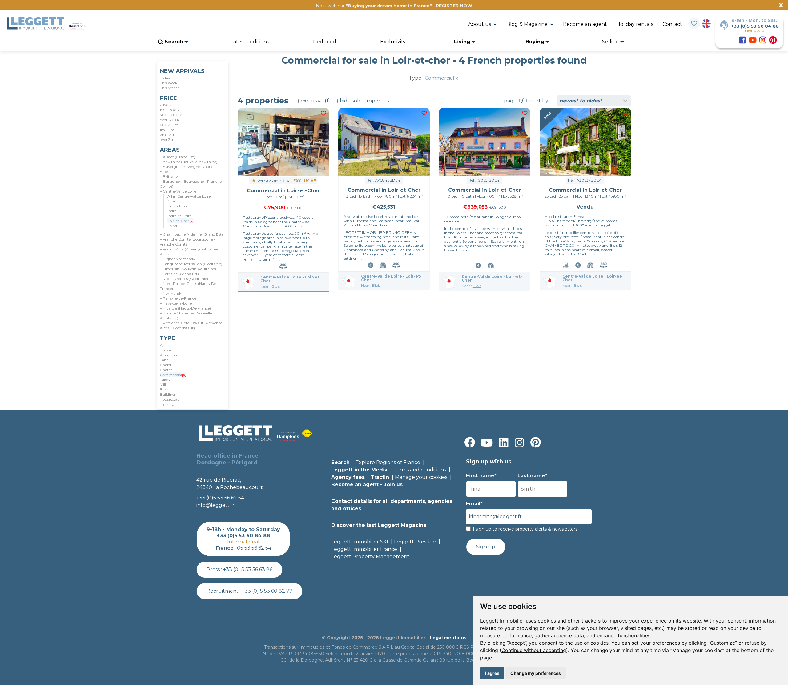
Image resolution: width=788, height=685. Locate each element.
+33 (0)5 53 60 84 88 (755, 26)
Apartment (170, 355)
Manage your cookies (421, 477)
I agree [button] (492, 673)
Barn (164, 389)
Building (167, 394)
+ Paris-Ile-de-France (178, 298)
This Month (170, 88)
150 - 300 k (170, 110)
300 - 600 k (171, 115)
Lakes (165, 379)
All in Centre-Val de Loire (189, 196)
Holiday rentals (634, 24)
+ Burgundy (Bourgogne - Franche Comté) (191, 184)
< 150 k (166, 105)
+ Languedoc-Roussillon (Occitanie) (191, 264)
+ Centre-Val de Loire (178, 191)
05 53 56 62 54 (254, 548)
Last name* (532, 476)
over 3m (167, 139)
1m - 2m (167, 129)
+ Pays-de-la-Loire (176, 303)
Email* (474, 504)
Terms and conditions (419, 470)
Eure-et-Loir (178, 206)
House (165, 350)
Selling (611, 42)
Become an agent (585, 24)
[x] (191, 220)
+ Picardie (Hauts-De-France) (185, 308)
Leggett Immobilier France (364, 549)
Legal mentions (448, 637)
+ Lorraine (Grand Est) (179, 273)
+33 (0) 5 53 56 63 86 (247, 569)
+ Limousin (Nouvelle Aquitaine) (188, 268)
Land (164, 360)
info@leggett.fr (215, 505)
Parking (167, 404)
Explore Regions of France (388, 462)
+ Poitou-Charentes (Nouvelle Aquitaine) (186, 315)
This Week (168, 83)
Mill (163, 384)
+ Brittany (169, 176)
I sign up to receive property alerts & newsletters (525, 529)
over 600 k (169, 120)
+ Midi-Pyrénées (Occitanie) (184, 278)
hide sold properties (364, 101)
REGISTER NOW (454, 6)
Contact (672, 24)
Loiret (172, 225)
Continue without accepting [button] (533, 650)
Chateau (167, 369)
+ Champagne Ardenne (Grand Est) (191, 234)
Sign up (485, 547)
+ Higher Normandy (177, 259)
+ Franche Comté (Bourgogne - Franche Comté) (187, 241)
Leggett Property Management (370, 556)
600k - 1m (169, 124)
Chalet (165, 365)
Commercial (173, 374)
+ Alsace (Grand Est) (177, 156)
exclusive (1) (315, 101)
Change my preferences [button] (535, 673)
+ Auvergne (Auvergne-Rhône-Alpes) (187, 169)
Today (165, 78)
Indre (171, 211)
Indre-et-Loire (179, 216)
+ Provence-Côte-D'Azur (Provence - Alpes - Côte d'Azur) (192, 325)
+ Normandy (171, 293)
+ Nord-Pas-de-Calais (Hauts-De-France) (189, 286)
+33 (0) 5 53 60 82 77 (267, 591)
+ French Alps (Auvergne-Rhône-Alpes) (189, 251)
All (162, 345)
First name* (481, 476)
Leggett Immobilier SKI (359, 542)
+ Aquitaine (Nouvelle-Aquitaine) (188, 161)
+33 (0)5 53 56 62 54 (220, 498)
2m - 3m (167, 134)
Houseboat (169, 399)
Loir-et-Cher (180, 220)
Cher (171, 201)
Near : (270, 286)
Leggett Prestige (415, 542)
